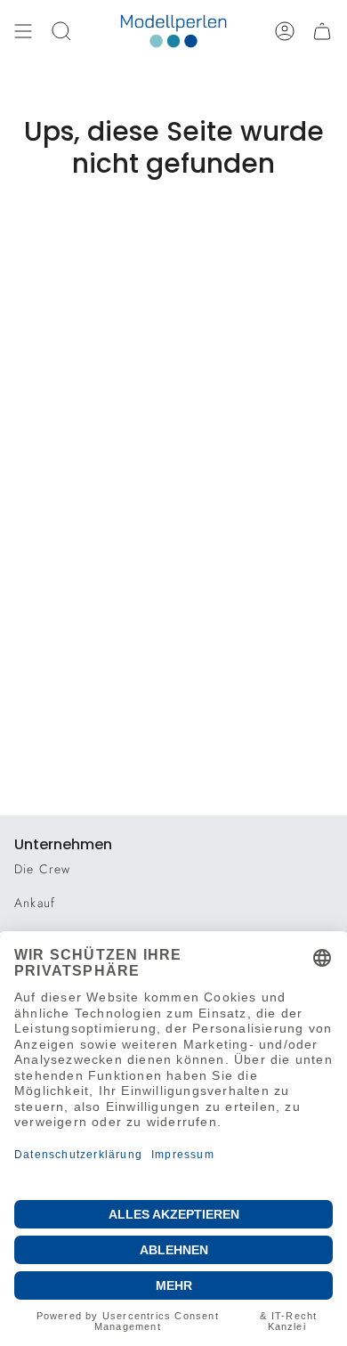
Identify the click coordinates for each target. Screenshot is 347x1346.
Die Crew (42, 869)
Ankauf (34, 903)
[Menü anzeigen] (23, 31)
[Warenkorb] (322, 31)
